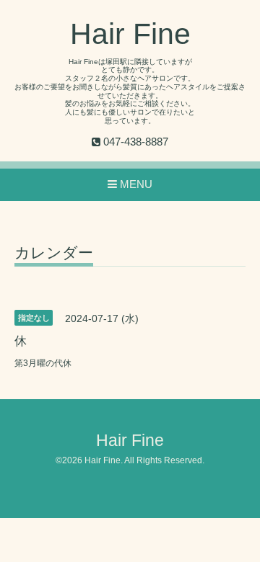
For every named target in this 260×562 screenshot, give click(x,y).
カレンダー (53, 253)
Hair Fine (130, 33)
